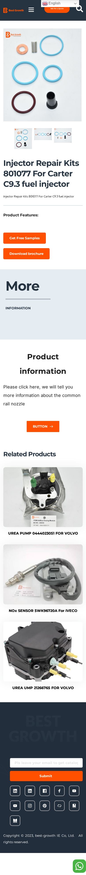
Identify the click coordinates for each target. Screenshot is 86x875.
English (54, 3)
